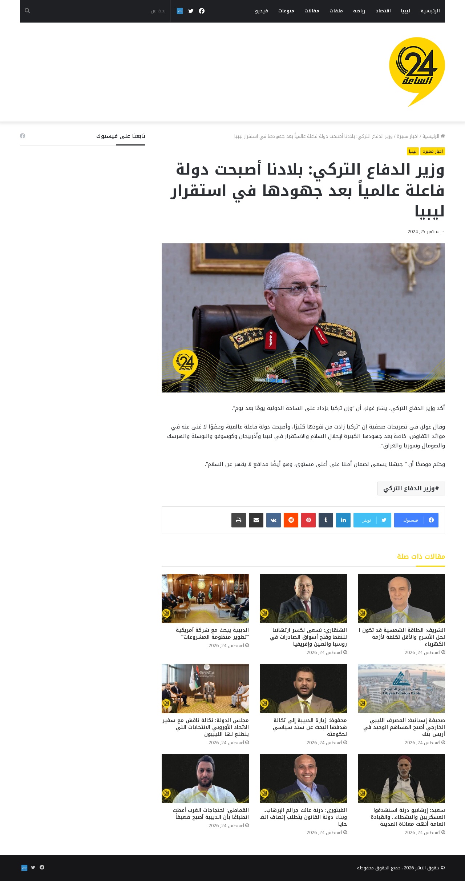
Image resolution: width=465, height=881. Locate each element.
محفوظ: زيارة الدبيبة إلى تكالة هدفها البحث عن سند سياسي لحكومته (310, 727)
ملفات (336, 10)
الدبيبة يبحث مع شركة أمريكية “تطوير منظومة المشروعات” (212, 633)
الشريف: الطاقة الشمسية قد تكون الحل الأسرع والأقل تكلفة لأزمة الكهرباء (402, 637)
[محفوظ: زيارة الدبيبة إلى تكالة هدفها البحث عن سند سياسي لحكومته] (303, 688)
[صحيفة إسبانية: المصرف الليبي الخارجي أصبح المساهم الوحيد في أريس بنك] (401, 688)
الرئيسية (430, 10)
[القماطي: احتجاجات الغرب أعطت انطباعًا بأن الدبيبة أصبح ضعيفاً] (205, 778)
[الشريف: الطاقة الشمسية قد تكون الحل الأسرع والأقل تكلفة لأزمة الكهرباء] (401, 598)
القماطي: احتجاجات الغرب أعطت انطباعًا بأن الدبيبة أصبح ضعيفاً (211, 813)
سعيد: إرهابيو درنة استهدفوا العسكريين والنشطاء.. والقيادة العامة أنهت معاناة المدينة (408, 817)
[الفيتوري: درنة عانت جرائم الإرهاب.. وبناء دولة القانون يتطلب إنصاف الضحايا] (303, 778)
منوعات (286, 10)
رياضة (359, 10)
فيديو (261, 10)
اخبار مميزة (407, 136)
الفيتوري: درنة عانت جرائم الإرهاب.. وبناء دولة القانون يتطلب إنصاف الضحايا (303, 817)
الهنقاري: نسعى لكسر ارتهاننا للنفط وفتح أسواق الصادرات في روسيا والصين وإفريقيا (308, 637)
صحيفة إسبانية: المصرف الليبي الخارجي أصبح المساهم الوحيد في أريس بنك (404, 727)
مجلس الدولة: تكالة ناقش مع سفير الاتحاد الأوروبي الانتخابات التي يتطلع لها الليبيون (205, 727)
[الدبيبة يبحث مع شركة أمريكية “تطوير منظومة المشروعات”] (205, 598)
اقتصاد (383, 10)
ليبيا (406, 10)
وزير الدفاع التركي (409, 488)
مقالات (311, 10)
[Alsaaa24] (417, 72)
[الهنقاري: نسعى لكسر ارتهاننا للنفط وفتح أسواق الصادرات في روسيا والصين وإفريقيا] (303, 598)
